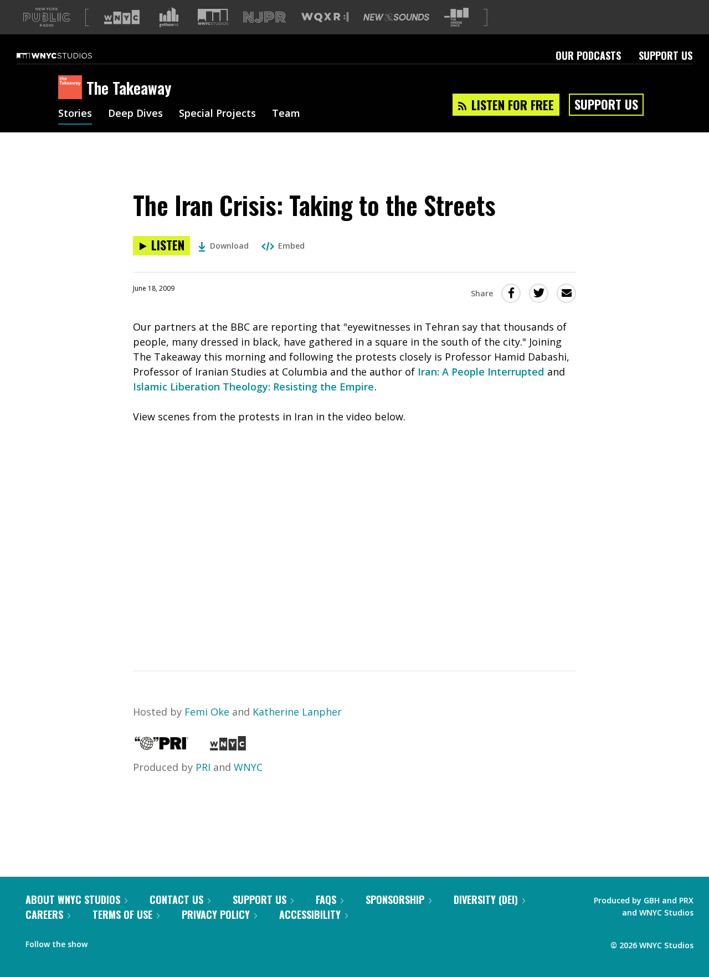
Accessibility (310, 914)
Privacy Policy (216, 914)
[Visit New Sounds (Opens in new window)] (396, 17)
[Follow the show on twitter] (125, 941)
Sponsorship (395, 899)
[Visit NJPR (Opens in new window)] (264, 17)
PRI (203, 767)
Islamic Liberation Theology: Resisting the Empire (253, 386)
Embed (291, 245)
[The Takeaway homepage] (72, 88)
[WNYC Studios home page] (68, 55)
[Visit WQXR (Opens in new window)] (324, 17)
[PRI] (162, 746)
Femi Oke (206, 711)
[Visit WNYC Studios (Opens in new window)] (213, 17)
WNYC (248, 767)
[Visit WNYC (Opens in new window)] (122, 17)
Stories (75, 114)
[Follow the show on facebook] (104, 941)
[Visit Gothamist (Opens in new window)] (169, 17)
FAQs (326, 899)
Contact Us (176, 899)
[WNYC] (228, 746)
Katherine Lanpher (297, 711)
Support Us (665, 55)
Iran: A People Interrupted (481, 371)
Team (286, 114)
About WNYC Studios (72, 899)
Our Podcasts (588, 55)
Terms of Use (122, 914)
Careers (44, 914)
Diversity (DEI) (486, 899)
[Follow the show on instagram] (146, 941)
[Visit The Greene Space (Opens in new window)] (456, 17)
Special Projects (217, 114)
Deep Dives (135, 114)
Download (229, 245)
